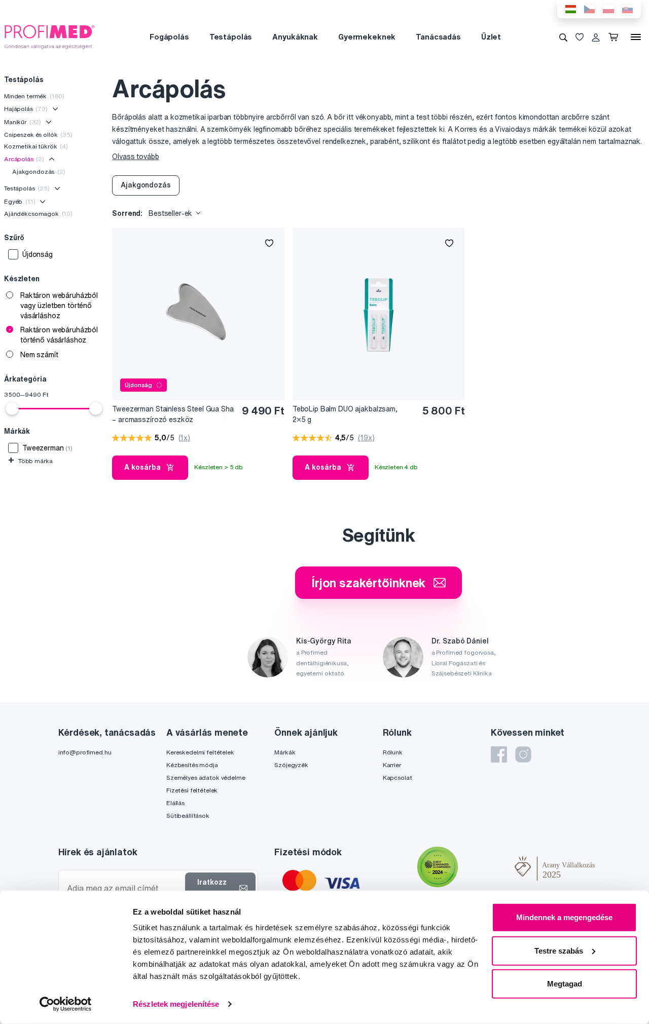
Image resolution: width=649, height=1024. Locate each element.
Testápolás (231, 37)
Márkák (284, 752)
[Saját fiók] (596, 37)
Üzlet (491, 37)
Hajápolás (26, 108)
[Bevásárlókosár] (615, 37)
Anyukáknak (295, 37)
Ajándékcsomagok (38, 213)
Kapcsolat (397, 777)
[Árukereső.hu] (486, 868)
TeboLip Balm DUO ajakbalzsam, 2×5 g (345, 414)
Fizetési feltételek (192, 790)
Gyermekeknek (366, 37)
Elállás (175, 803)
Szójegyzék (291, 765)
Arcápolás (24, 159)
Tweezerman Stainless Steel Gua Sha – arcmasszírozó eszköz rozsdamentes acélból (172, 414)
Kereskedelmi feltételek (200, 752)
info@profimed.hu (85, 752)
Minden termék (34, 96)
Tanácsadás (438, 37)
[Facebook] (499, 754)
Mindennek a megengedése (564, 917)
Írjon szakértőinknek (368, 583)
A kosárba (142, 467)
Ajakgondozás (38, 171)
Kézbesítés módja (192, 765)
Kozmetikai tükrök (36, 146)
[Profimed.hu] (49, 36)
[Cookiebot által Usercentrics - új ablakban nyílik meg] (65, 1004)
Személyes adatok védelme (205, 777)
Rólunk (393, 752)
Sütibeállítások (187, 815)
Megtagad (564, 983)
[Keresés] (563, 37)
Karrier (392, 765)
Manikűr (22, 122)
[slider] (12, 408)
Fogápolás (169, 37)
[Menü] (636, 37)
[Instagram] (523, 754)
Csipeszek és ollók (38, 134)
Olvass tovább (135, 156)
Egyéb (19, 201)
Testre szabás (558, 950)
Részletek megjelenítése (176, 1004)
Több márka (30, 461)
